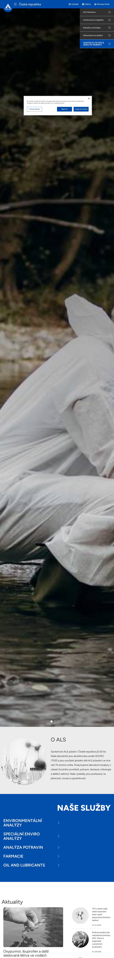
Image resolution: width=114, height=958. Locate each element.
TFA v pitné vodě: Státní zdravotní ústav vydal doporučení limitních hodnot (101, 914)
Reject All (64, 109)
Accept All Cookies (81, 109)
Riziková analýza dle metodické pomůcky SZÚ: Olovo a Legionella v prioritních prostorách (101, 939)
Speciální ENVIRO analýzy (21, 836)
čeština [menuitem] (88, 4)
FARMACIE (13, 856)
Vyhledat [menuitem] (74, 4)
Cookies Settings (34, 109)
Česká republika (30, 4)
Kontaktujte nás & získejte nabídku (93, 44)
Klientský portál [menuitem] (103, 4)
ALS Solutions (89, 12)
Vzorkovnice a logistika (93, 20)
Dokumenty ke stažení (93, 35)
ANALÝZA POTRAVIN (23, 847)
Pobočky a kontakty (92, 27)
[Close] (88, 98)
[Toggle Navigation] (15, 4)
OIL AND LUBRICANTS (24, 865)
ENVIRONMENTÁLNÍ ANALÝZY (22, 822)
